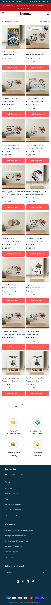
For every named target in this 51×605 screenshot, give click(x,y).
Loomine (16, 602)
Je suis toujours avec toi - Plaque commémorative (36, 100)
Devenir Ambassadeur (13, 504)
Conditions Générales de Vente (16, 541)
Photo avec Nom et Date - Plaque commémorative (12, 240)
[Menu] (3, 13)
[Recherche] (42, 13)
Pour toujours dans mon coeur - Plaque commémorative (13, 193)
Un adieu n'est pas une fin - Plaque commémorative (36, 193)
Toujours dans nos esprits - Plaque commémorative (36, 286)
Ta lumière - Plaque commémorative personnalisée (13, 333)
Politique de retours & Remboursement (20, 530)
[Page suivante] (35, 405)
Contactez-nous (11, 515)
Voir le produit (13, 67)
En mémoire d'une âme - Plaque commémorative (35, 240)
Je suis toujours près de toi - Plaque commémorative (37, 53)
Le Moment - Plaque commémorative (9, 100)
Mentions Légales (11, 552)
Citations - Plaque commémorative (33, 333)
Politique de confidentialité (15, 536)
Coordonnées (9, 557)
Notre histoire (10, 488)
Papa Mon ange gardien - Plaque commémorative (35, 379)
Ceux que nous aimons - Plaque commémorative (11, 146)
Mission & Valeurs (11, 494)
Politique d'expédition (13, 546)
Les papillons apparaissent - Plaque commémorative (13, 286)
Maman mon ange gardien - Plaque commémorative (12, 379)
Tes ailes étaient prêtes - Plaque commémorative (35, 146)
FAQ (6, 499)
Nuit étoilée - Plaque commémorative (10, 53)
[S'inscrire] (43, 572)
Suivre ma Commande (13, 510)
